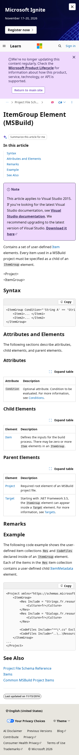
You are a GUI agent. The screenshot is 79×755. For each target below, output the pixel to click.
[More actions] (72, 102)
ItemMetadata (61, 568)
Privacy (28, 737)
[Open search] (60, 46)
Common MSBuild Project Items (28, 680)
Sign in (71, 46)
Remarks (13, 164)
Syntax (11, 153)
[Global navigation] (4, 46)
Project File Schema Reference (27, 102)
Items (7, 674)
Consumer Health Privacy (21, 743)
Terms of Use (56, 743)
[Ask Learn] (52, 102)
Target (9, 498)
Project (10, 486)
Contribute (11, 737)
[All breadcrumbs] (7, 102)
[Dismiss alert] (72, 6)
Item (56, 247)
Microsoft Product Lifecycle (31, 68)
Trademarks (11, 749)
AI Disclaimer (12, 731)
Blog (60, 731)
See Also (13, 175)
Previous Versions (39, 731)
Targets (50, 512)
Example (13, 170)
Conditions (36, 398)
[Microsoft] (39, 46)
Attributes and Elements (24, 159)
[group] (39, 316)
